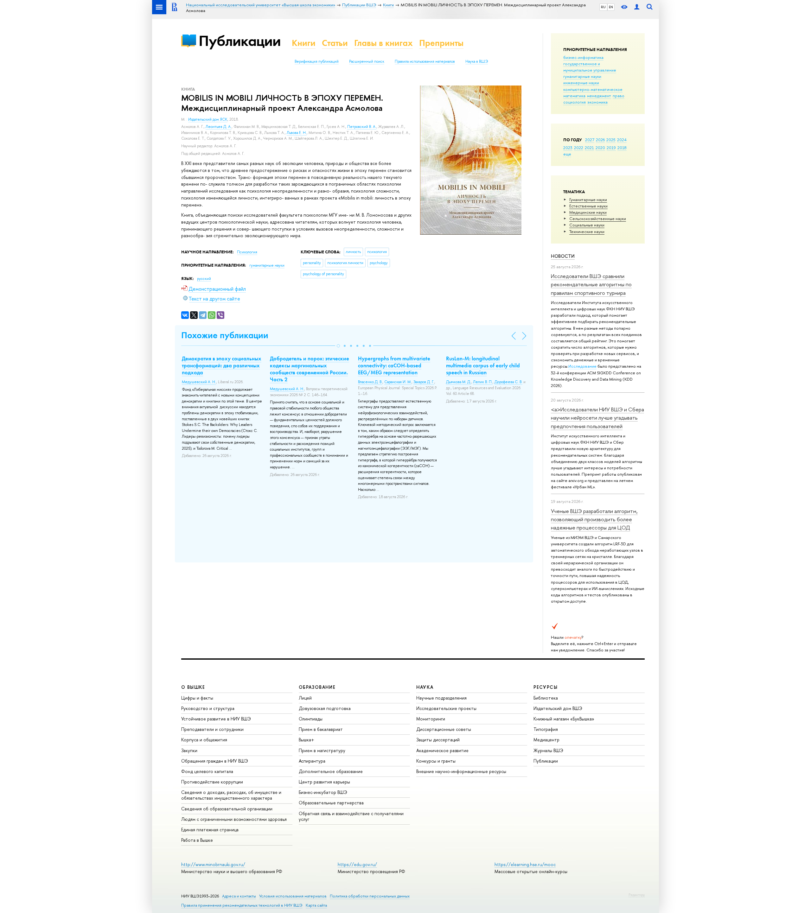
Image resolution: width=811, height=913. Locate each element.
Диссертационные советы (443, 729)
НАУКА (425, 687)
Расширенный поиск (366, 61)
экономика (597, 102)
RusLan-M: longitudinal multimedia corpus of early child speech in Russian (483, 365)
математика (574, 95)
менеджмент (599, 95)
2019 (611, 147)
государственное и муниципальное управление (589, 67)
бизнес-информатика (583, 57)
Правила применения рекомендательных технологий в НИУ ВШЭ (242, 905)
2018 (622, 147)
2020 (600, 147)
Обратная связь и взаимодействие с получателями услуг (351, 816)
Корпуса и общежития (204, 740)
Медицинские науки (588, 212)
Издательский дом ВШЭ (557, 708)
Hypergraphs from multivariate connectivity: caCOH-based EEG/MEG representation (394, 365)
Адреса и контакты (239, 896)
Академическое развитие (442, 750)
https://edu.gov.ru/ (357, 864)
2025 (611, 140)
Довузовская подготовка (325, 708)
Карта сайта (316, 905)
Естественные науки (588, 206)
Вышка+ (306, 740)
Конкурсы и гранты (436, 761)
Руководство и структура (207, 708)
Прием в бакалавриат (321, 729)
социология (574, 102)
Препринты (441, 42)
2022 (578, 147)
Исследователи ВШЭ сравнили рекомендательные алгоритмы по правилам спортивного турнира (591, 284)
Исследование (582, 366)
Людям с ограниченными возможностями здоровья (234, 819)
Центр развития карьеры (324, 782)
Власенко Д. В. (370, 381)
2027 (589, 140)
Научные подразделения (441, 698)
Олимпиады (310, 719)
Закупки (189, 750)
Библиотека (545, 698)
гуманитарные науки (582, 76)
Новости (563, 256)
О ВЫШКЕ (193, 687)
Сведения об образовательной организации (226, 809)
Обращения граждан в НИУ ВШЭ (214, 761)
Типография (545, 729)
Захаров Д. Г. (423, 381)
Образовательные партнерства (331, 803)
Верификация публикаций (317, 61)
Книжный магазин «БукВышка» (563, 719)
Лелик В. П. (483, 381)
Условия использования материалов (293, 896)
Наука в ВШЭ (476, 61)
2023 (567, 147)
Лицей (305, 698)
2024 (622, 140)
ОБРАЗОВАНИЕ (317, 687)
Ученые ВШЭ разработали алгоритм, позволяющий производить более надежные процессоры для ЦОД (594, 519)
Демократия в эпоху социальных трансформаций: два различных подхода (221, 365)
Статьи (335, 42)
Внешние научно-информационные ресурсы (461, 771)
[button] (338, 346)
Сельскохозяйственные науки (597, 218)
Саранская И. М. (398, 381)
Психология (247, 252)
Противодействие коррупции (212, 782)
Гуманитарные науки (588, 199)
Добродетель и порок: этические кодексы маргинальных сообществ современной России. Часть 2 (309, 369)
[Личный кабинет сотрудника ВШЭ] (637, 7)
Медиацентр (546, 740)
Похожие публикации (224, 335)
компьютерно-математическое (593, 89)
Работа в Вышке (197, 840)
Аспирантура (312, 761)
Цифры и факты (197, 698)
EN (611, 7)
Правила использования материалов (425, 61)
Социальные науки (586, 225)
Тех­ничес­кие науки (586, 231)
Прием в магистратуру (322, 750)
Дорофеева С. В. (508, 381)
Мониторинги (430, 719)
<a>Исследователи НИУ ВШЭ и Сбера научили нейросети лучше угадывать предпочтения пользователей (597, 418)
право (618, 95)
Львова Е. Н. (297, 132)
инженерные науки (581, 83)
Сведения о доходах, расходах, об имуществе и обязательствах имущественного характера (231, 795)
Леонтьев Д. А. (219, 126)
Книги (304, 42)
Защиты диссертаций (438, 740)
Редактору (637, 894)
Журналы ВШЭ (548, 750)
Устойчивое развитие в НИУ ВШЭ (216, 719)
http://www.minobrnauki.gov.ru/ (213, 864)
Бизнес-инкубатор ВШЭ (323, 792)
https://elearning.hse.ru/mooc (525, 864)
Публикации (240, 40)
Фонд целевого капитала (207, 771)
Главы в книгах (383, 42)
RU (603, 7)
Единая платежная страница (210, 830)
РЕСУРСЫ (545, 687)
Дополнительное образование (331, 771)
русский (204, 278)
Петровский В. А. (361, 126)
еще (567, 154)
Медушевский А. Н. (199, 381)
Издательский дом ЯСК (207, 119)
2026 (600, 140)
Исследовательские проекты (446, 708)
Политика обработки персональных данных (370, 896)
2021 (589, 147)
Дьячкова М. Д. (458, 381)
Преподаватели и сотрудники (212, 729)
